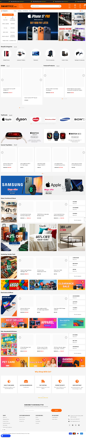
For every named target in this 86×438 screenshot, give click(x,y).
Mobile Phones (6, 60)
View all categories (77, 220)
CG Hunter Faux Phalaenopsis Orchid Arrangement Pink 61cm (42, 271)
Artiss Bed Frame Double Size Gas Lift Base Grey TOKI (25, 215)
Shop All (15, 145)
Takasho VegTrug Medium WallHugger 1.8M (25, 271)
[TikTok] (79, 426)
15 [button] (50, 124)
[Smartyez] (6, 53)
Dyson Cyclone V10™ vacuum (31, 97)
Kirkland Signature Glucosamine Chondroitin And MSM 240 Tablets (74, 89)
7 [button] (39, 124)
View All (10, 115)
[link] (75, 6)
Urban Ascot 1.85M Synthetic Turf (58, 271)
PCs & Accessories (50, 60)
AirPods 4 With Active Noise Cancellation (52, 89)
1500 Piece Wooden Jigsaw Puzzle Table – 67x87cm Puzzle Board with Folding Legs (60, 348)
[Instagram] (73, 426)
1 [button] (19, 107)
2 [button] (63, 98)
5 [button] (36, 124)
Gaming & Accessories (79, 60)
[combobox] (44, 6)
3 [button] (22, 107)
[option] (38, 26)
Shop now (75, 204)
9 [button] (42, 124)
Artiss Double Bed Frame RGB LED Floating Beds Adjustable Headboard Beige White (59, 215)
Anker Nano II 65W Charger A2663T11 (41, 165)
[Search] (46, 6)
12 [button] (46, 124)
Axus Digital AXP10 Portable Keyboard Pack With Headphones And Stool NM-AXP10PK (60, 165)
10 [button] (43, 124)
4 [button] (23, 107)
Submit (56, 411)
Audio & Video (65, 60)
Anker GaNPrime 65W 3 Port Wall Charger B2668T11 (25, 165)
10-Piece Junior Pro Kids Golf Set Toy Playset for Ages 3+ (42, 348)
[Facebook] (69, 426)
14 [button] (49, 124)
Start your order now (43, 398)
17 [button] (53, 124)
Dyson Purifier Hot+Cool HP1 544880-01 (9, 89)
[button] (2, 80)
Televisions (35, 60)
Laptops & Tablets (21, 60)
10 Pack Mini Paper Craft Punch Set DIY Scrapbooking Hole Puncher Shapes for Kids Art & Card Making (26, 348)
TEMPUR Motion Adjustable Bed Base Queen (43, 215)
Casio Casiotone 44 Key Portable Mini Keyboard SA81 (77, 165)
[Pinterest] (76, 426)
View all (15, 46)
